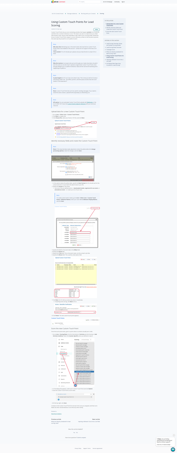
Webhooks (90, 102)
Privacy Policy (78, 448)
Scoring (102, 13)
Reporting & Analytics (56, 413)
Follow (96, 29)
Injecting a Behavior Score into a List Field (89, 421)
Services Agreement (97, 448)
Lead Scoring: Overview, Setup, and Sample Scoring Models (114, 44)
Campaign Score (110, 49)
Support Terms (87, 448)
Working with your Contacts (88, 13)
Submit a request (81, 437)
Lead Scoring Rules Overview (113, 47)
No (77, 432)
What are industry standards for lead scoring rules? (114, 52)
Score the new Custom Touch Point (114, 32)
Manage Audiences (72, 13)
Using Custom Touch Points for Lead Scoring (115, 56)
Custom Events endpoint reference (77, 104)
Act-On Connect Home (57, 13)
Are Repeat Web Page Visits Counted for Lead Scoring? (113, 64)
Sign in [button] (123, 1)
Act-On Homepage (107, 1)
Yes (74, 432)
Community (117, 1)
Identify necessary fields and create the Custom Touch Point (114, 28)
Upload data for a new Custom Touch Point (114, 24)
